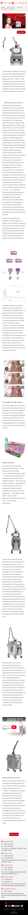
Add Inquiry (21, 32)
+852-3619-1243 (8, 881)
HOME (3, 7)
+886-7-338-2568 (8, 867)
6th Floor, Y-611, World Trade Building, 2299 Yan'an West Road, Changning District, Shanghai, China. (13, 895)
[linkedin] (14, 902)
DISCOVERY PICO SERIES (8, 9)
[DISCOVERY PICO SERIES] (7, 3)
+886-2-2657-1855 (8, 846)
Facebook (6, 906)
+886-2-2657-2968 (8, 844)
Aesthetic (20, 7)
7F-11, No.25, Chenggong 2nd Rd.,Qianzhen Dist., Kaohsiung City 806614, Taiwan (13, 873)
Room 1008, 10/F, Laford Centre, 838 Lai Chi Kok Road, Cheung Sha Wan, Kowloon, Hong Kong (13, 884)
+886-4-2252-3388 (8, 858)
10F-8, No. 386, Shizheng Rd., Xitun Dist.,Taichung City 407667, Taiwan (13, 861)
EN (23, 3)
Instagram (9, 906)
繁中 (20, 3)
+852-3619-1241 (8, 879)
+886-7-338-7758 (8, 870)
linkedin (22, 906)
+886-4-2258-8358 (8, 856)
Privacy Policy (14, 913)
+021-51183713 (8, 891)
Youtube (15, 906)
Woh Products (11, 7)
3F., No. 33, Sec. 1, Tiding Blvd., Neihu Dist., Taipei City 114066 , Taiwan (13, 849)
